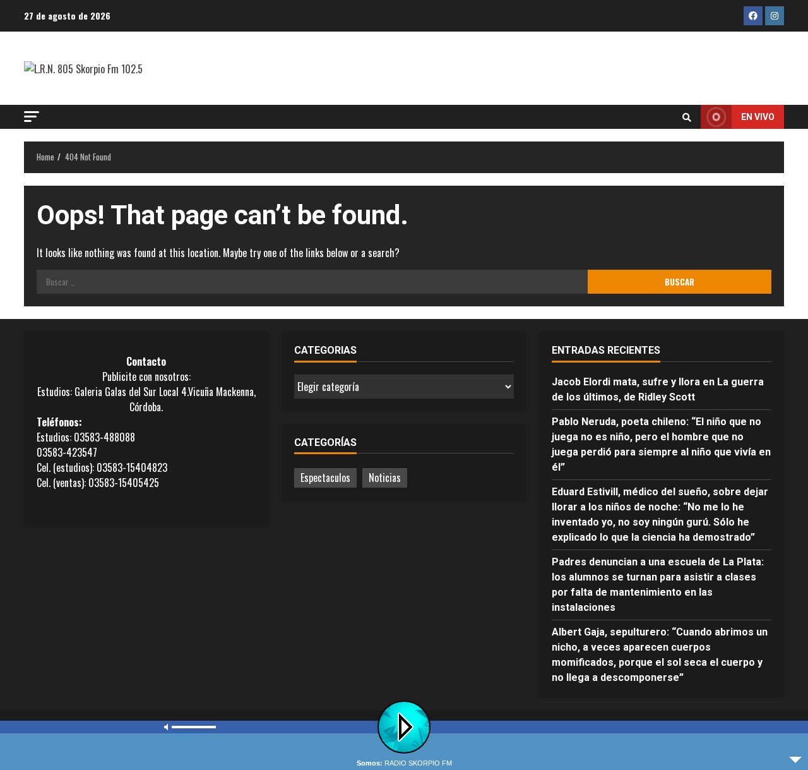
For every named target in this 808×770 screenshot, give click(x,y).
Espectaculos (325, 477)
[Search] (686, 117)
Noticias (385, 477)
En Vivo (758, 117)
